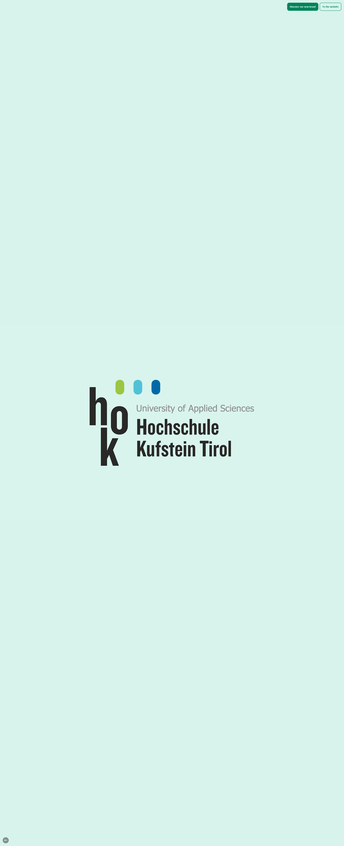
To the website (330, 6)
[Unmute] (6, 840)
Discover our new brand (303, 6)
